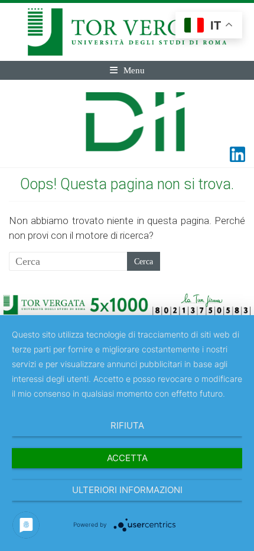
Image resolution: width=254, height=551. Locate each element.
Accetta (127, 458)
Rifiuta (127, 425)
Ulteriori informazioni (127, 489)
